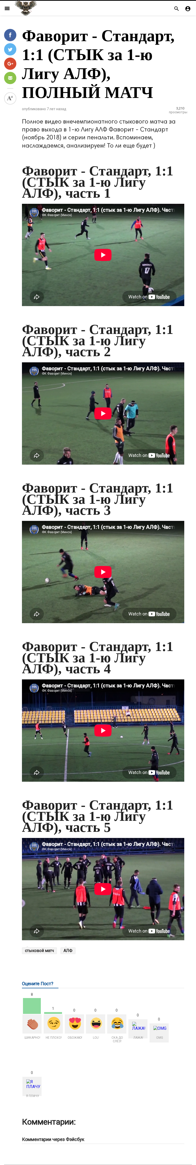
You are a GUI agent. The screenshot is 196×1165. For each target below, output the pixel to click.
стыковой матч (39, 950)
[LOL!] (95, 1024)
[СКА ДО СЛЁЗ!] (116, 1024)
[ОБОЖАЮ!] (74, 1024)
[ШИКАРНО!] (32, 1024)
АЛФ (68, 950)
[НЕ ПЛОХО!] (53, 1024)
